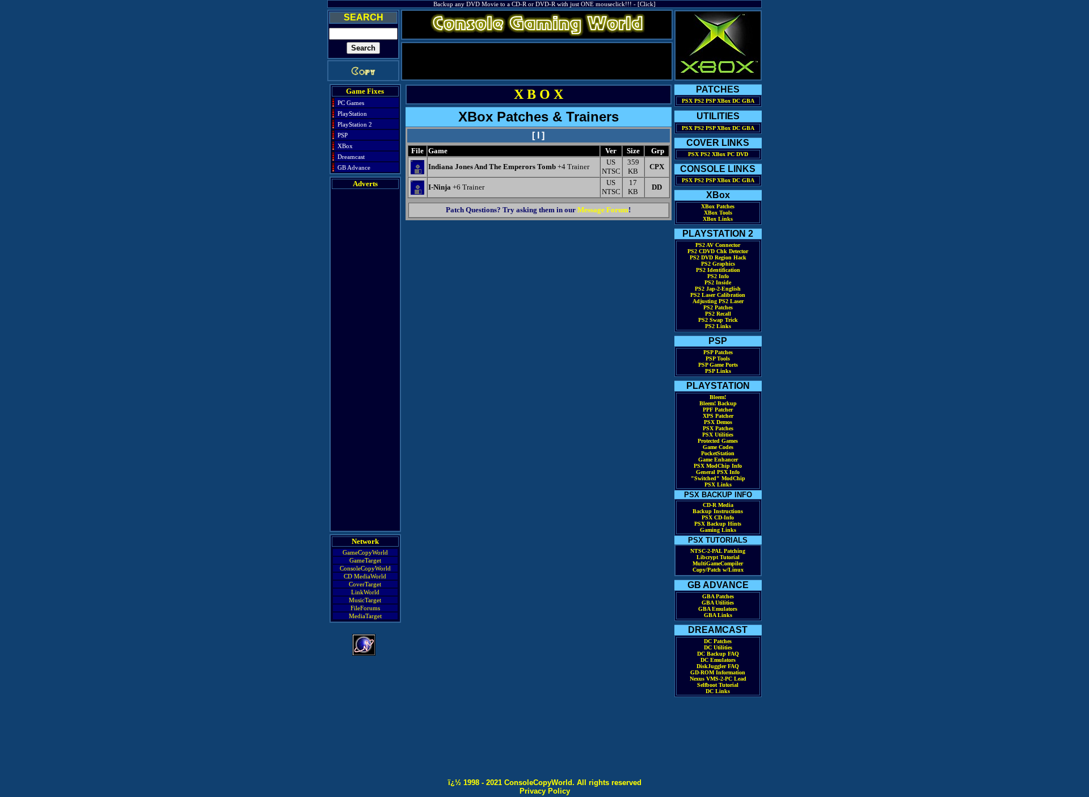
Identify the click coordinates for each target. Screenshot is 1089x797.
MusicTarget (365, 600)
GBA (748, 101)
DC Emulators (718, 660)
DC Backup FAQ (718, 654)
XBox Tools (718, 212)
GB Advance (353, 167)
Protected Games (718, 441)
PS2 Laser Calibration (717, 295)
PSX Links (718, 484)
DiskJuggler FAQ (718, 666)
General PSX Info (718, 472)
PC (731, 154)
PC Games (350, 102)
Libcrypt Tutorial (718, 557)
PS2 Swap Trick (718, 320)
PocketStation (718, 453)
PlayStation (352, 113)
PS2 (699, 101)
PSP (342, 135)
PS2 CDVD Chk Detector (717, 251)
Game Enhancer (718, 459)
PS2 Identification (718, 270)
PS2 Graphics (718, 264)
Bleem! (718, 397)
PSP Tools (718, 358)
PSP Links (718, 371)
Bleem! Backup (718, 403)
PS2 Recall (718, 314)
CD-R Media (718, 505)
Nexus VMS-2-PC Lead (718, 679)
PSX (687, 101)
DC (736, 101)
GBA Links (718, 615)
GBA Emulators (717, 609)
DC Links (718, 691)
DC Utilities (718, 647)
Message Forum (602, 209)
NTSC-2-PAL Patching (717, 551)
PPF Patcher (718, 409)
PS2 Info (718, 276)
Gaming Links (718, 530)
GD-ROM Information (717, 672)
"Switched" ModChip (718, 478)
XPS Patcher (718, 416)
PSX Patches (718, 428)
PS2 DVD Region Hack (718, 257)
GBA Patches (718, 596)
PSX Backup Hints (717, 524)
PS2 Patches (718, 307)
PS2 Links (718, 326)
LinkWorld (365, 592)
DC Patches (718, 641)
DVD (742, 154)
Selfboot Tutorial (717, 685)
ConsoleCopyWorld (365, 568)
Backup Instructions (718, 511)
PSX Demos (718, 422)
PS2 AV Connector (717, 245)
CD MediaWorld (365, 576)
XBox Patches (718, 206)
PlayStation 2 (354, 124)
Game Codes (718, 447)
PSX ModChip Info (718, 466)
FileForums (365, 608)
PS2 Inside (717, 282)
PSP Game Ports (718, 365)
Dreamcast (351, 156)
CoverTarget (365, 584)
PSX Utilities (717, 434)
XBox (345, 145)
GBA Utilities (718, 602)
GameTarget (365, 560)
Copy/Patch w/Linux (718, 570)
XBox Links (718, 219)
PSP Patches (718, 352)
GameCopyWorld (365, 552)
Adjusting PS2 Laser (718, 301)
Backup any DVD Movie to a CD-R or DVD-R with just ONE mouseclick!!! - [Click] (544, 4)
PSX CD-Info (718, 517)
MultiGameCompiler (718, 563)
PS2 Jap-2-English (718, 289)
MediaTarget (365, 616)
